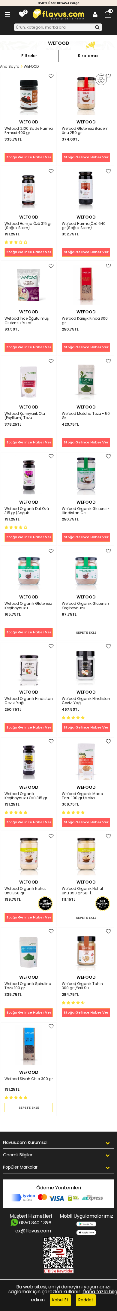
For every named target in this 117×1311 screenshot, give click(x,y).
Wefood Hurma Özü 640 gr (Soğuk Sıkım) (84, 226)
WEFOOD (28, 122)
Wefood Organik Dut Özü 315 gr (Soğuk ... (26, 511)
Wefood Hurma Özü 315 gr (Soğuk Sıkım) (28, 226)
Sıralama (88, 56)
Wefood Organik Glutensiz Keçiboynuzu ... (28, 605)
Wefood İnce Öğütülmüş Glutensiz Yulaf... (26, 320)
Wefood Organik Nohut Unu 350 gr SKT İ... (82, 891)
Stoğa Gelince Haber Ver (28, 157)
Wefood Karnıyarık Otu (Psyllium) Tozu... (24, 416)
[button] (16, 241)
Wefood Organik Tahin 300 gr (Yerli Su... (82, 986)
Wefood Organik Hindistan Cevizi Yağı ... (28, 701)
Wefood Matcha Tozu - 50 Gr (86, 416)
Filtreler (29, 56)
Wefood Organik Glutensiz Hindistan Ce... (85, 511)
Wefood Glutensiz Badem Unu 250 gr (85, 130)
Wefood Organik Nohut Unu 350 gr (25, 891)
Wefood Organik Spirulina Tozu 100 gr (27, 986)
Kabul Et (60, 1300)
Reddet (85, 1300)
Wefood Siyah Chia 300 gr (28, 1079)
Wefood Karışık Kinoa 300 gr (85, 320)
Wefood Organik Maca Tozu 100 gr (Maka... (82, 796)
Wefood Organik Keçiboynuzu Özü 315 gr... (27, 796)
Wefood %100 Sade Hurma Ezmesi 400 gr (28, 130)
